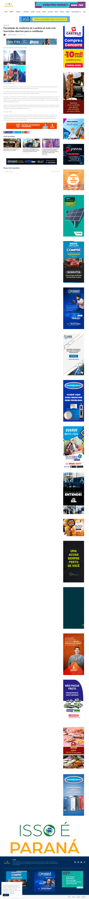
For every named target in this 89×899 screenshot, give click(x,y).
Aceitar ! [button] (6, 895)
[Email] (28, 132)
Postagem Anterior (8, 171)
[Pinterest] (25, 132)
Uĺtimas (18, 12)
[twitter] (78, 862)
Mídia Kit (84, 897)
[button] (81, 12)
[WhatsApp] (23, 132)
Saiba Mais (12, 893)
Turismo (62, 12)
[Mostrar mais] (31, 132)
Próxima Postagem (55, 171)
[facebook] (75, 862)
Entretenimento (76, 12)
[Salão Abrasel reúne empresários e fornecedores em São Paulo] (12, 143)
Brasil (56, 12)
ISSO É (11, 12)
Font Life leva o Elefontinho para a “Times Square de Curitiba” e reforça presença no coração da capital (31, 150)
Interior (38, 12)
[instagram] (84, 862)
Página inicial (6, 25)
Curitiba (33, 12)
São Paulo (26, 12)
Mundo (44, 12)
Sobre (73, 897)
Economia (50, 12)
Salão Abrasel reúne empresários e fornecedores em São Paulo (11, 149)
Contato (78, 897)
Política (68, 12)
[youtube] (81, 862)
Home (6, 12)
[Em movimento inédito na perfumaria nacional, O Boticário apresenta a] (51, 143)
